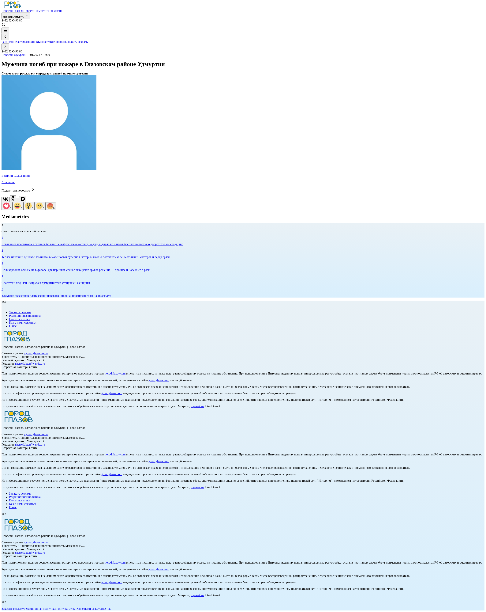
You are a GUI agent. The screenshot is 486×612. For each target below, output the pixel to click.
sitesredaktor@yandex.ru (30, 363)
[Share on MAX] (22, 199)
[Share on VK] (6, 199)
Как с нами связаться (22, 322)
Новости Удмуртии (13, 16)
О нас (13, 326)
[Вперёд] (5, 47)
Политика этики (19, 319)
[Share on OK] (13, 198)
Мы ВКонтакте (40, 41)
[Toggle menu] (5, 31)
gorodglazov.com (35, 353)
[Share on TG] (17, 200)
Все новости (58, 41)
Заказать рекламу (77, 41)
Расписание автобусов (16, 41)
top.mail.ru (197, 406)
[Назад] (5, 37)
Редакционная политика (25, 315)
